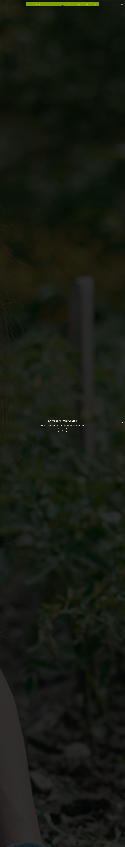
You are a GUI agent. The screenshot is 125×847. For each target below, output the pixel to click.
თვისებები (86, 4)
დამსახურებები (77, 4)
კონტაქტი (94, 4)
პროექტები (68, 4)
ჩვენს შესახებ (39, 4)
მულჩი (47, 4)
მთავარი (31, 4)
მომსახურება (54, 4)
